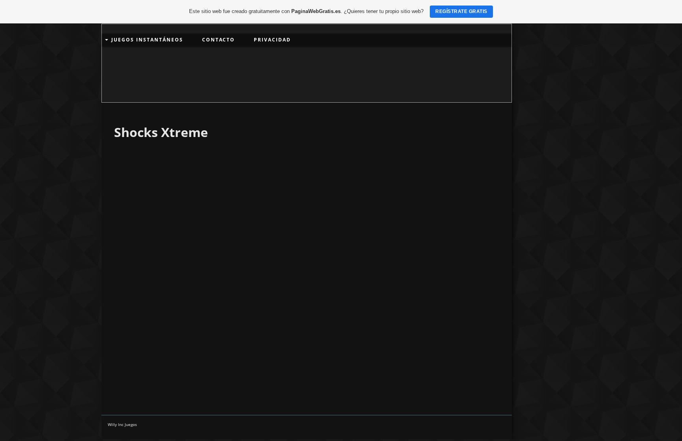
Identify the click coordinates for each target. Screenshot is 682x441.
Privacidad (272, 39)
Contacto (218, 39)
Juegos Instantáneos (147, 39)
